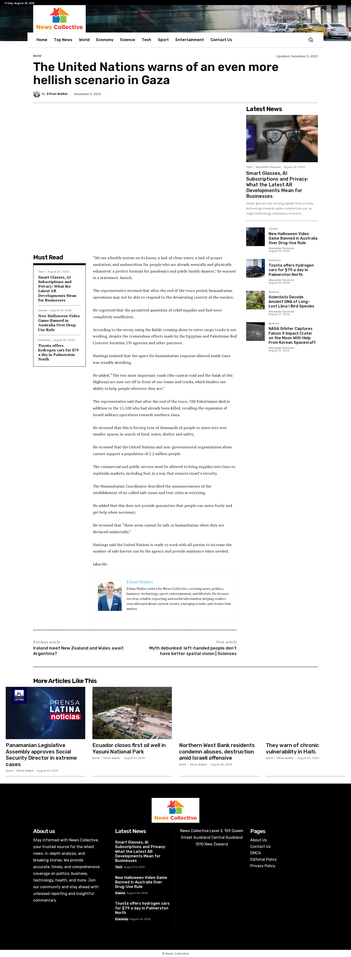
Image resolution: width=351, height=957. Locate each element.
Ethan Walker (57, 93)
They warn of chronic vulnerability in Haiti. (292, 748)
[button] (310, 39)
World (37, 55)
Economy (44, 340)
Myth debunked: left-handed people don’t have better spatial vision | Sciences (193, 650)
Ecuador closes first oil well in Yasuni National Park (129, 748)
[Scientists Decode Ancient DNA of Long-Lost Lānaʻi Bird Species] (255, 300)
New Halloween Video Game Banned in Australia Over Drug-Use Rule (59, 322)
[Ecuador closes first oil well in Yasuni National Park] (132, 713)
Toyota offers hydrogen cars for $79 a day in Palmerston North (58, 352)
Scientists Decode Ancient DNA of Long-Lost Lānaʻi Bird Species (291, 301)
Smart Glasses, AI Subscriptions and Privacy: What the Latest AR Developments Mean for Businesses (57, 288)
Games (42, 310)
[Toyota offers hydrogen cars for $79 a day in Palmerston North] (255, 268)
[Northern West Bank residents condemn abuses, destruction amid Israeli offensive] (219, 713)
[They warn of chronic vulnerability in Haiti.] (305, 713)
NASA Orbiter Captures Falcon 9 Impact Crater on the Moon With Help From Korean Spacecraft (292, 335)
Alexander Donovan (268, 167)
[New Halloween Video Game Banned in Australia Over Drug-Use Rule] (255, 236)
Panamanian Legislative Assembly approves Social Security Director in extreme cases (41, 754)
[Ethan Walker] (37, 93)
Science (274, 292)
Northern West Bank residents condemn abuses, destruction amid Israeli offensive (217, 751)
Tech (41, 271)
